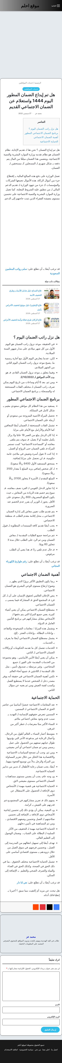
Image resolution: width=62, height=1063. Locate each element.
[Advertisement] (31, 44)
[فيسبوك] (56, 907)
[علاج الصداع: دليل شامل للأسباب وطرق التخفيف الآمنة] (52, 293)
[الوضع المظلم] (42, 7)
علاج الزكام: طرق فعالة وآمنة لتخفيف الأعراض (22, 320)
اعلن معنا (46, 1049)
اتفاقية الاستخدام (11, 1049)
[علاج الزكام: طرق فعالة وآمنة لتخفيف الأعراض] (52, 322)
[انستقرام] (26, 948)
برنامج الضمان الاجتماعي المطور (41, 132)
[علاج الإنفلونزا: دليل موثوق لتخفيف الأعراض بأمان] (52, 308)
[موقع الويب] (36, 948)
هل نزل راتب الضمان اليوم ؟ (43, 128)
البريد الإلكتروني (53, 1017)
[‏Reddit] (36, 907)
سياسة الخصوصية (26, 1049)
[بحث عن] (47, 7)
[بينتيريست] (43, 907)
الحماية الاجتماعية (49, 141)
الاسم (57, 1004)
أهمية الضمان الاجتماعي (46, 137)
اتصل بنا (54, 1049)
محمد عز (38, 113)
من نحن (38, 1049)
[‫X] (49, 907)
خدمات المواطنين (26, 83)
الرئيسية (38, 83)
